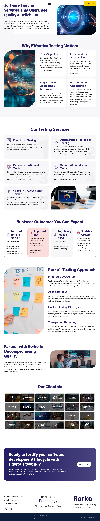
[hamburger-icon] (49, 3)
